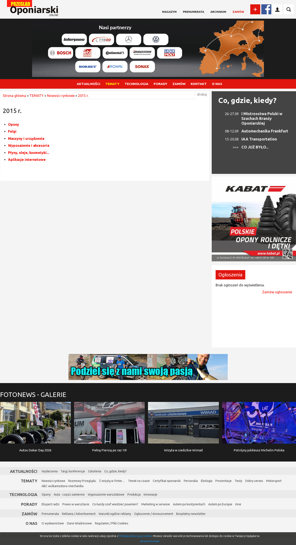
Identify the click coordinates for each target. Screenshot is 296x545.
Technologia (23, 494)
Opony (13, 124)
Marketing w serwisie (155, 504)
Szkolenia (94, 471)
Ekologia (206, 481)
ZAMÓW (178, 84)
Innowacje (150, 494)
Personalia (191, 481)
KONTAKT (199, 84)
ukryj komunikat (149, 541)
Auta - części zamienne (69, 494)
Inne (238, 504)
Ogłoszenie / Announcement (153, 514)
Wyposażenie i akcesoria (28, 145)
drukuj (202, 94)
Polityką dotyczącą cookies (135, 536)
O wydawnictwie (53, 523)
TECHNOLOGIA (136, 84)
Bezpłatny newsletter (191, 514)
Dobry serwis (254, 481)
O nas (31, 523)
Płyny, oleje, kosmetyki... (28, 153)
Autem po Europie (220, 504)
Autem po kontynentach (189, 504)
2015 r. (83, 96)
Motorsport (273, 481)
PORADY (160, 84)
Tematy (29, 481)
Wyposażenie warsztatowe (106, 494)
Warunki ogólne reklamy (115, 514)
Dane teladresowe (79, 523)
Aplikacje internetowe (27, 160)
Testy (238, 481)
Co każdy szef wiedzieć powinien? (115, 504)
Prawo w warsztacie (75, 504)
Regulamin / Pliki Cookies (111, 523)
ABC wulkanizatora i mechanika (62, 486)
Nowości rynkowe (61, 96)
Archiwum (218, 11)
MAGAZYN (169, 11)
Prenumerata (193, 11)
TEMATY (112, 84)
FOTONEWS (33, 394)
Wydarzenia (50, 471)
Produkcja (134, 494)
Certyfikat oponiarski (167, 481)
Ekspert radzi (50, 504)
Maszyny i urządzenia (26, 138)
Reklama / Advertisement (79, 514)
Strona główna (14, 96)
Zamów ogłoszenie (277, 292)
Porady (29, 504)
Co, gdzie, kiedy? (247, 100)
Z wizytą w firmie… (112, 481)
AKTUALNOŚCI (88, 84)
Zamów (238, 11)
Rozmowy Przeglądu (82, 481)
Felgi (12, 131)
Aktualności (23, 471)
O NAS (217, 84)
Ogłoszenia (230, 274)
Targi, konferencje (73, 471)
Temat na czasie (139, 481)
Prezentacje (223, 481)
